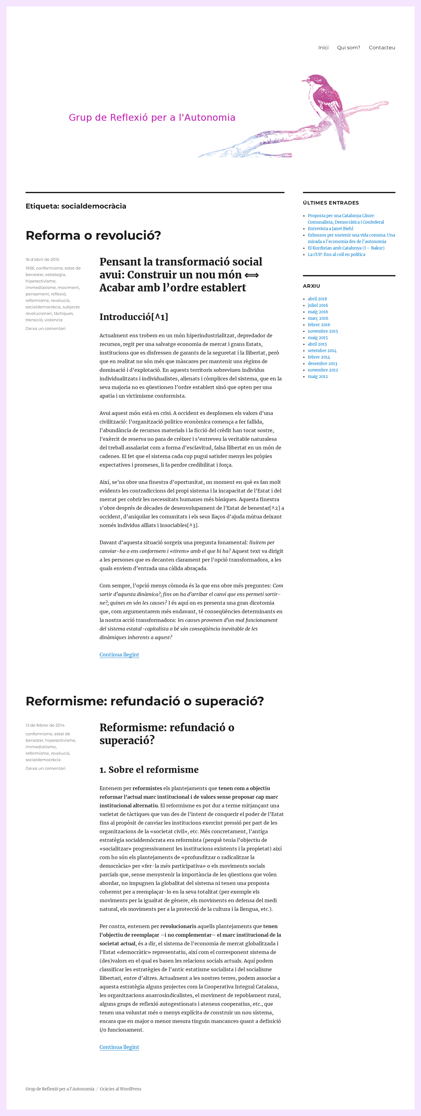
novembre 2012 (323, 370)
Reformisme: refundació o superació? (145, 700)
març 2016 (318, 318)
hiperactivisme (40, 280)
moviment (68, 287)
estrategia (55, 274)
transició (34, 319)
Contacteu (382, 48)
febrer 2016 (319, 324)
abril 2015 (317, 344)
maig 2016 (318, 312)
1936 (30, 268)
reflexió (58, 293)
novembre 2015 (323, 331)
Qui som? (348, 48)
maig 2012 (318, 376)
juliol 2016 (318, 305)
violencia (53, 319)
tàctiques (63, 313)
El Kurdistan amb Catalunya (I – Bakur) (346, 248)
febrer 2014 (319, 357)
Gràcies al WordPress (120, 1089)
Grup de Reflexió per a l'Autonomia (60, 1089)
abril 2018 (317, 299)
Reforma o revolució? (93, 235)
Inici (323, 48)
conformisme (49, 268)
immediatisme (41, 287)
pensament (37, 293)
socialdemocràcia (43, 306)
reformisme (37, 300)
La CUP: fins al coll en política (336, 254)
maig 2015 (318, 337)
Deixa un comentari (46, 328)
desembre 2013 (322, 363)
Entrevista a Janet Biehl (330, 228)
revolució (60, 300)
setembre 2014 (322, 350)
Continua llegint (119, 654)
